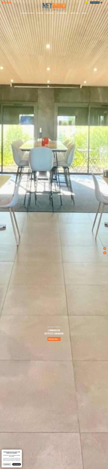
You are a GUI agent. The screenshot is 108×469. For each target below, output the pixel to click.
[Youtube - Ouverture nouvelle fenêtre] (10, 3)
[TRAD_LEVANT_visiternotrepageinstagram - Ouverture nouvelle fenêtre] (8, 3)
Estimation (39, 13)
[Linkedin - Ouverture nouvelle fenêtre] (5, 3)
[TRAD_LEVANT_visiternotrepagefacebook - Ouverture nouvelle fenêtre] (2, 3)
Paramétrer (7, 464)
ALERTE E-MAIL (74, 13)
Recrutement (50, 13)
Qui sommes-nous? (62, 13)
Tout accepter (16, 464)
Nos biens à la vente (27, 13)
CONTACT (84, 13)
